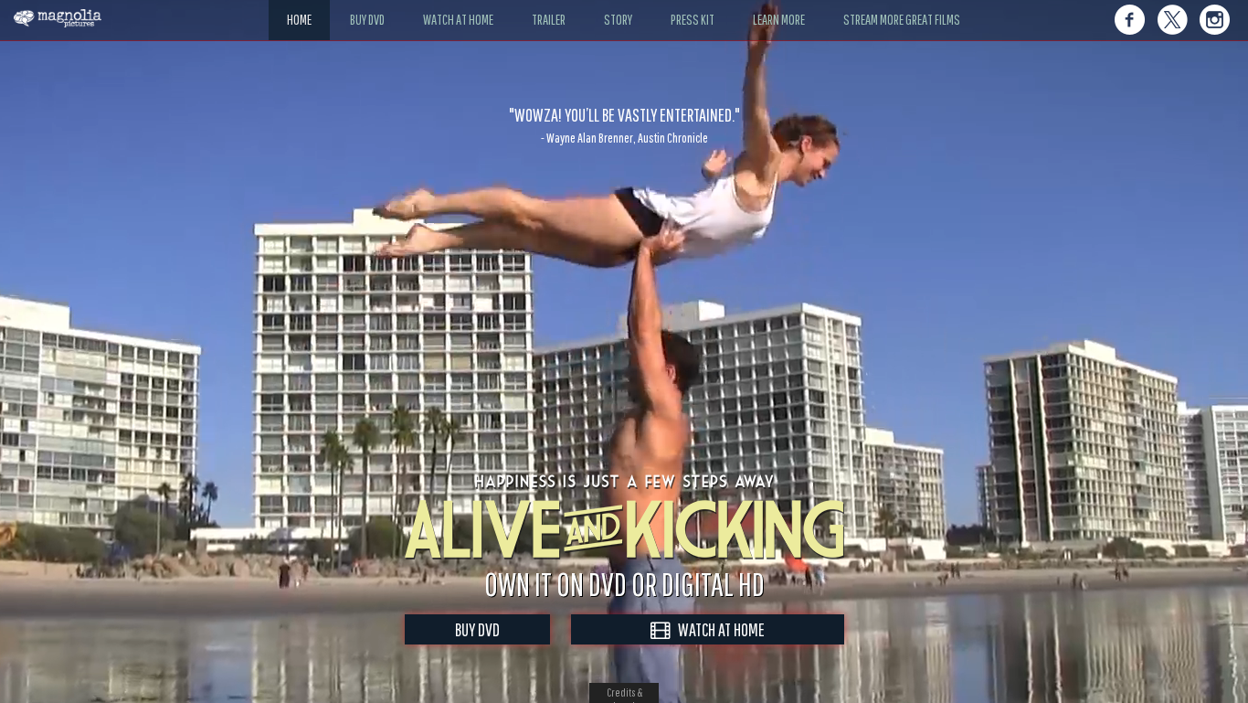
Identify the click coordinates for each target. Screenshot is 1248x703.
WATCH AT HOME (717, 629)
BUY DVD (477, 629)
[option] (624, 125)
